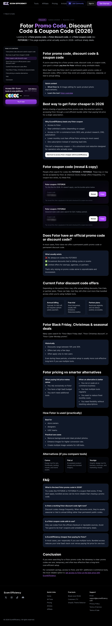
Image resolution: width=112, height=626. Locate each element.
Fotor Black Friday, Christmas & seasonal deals (20, 70)
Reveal (93, 194)
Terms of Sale (94, 610)
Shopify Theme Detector (77, 603)
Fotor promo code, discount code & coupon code (20, 51)
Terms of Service (96, 607)
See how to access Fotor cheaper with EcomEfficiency (67, 155)
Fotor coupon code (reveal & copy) (16, 58)
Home (49, 596)
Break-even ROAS (74, 596)
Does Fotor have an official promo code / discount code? (18, 62)
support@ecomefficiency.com (99, 599)
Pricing (55, 3)
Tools (36, 3)
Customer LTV (73, 599)
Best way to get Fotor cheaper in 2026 (17, 55)
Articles (64, 3)
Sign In (91, 3)
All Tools (50, 599)
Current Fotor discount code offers (16, 66)
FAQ (7, 76)
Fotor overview (66, 93)
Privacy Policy (95, 604)
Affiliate (45, 3)
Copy (102, 194)
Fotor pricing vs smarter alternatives (17, 73)
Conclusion (9, 80)
